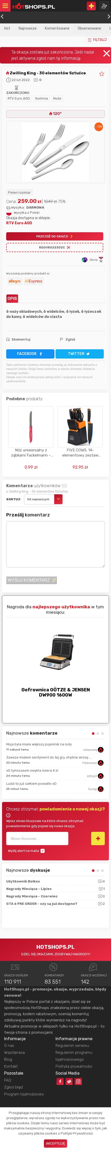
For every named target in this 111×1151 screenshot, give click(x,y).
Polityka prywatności (74, 1066)
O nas (9, 1045)
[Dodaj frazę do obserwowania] (98, 838)
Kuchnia (41, 98)
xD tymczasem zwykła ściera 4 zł (32, 770)
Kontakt (11, 1066)
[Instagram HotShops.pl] (78, 1081)
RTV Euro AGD (19, 98)
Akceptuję (55, 1143)
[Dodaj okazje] (91, 6)
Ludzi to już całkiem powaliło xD (31, 784)
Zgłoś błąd (13, 1087)
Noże (57, 98)
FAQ (7, 1080)
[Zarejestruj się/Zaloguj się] (104, 5)
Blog (8, 1059)
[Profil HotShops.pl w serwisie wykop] (69, 1081)
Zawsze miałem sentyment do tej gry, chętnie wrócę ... (48, 757)
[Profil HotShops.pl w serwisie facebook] (60, 1081)
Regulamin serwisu (72, 1045)
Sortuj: (13, 499)
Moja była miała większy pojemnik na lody (39, 744)
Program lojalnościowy (24, 1094)
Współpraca (14, 1052)
